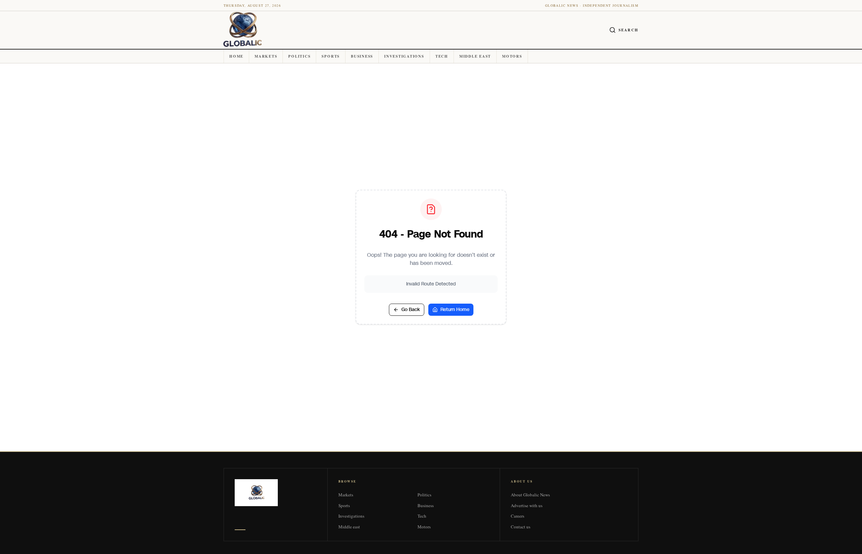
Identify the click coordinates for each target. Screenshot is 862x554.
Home (236, 56)
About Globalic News (530, 495)
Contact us (520, 527)
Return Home (454, 309)
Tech (441, 56)
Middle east (475, 56)
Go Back (410, 309)
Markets (266, 56)
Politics (299, 56)
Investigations (404, 56)
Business (362, 56)
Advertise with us (526, 505)
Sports (331, 56)
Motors (512, 56)
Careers (517, 516)
